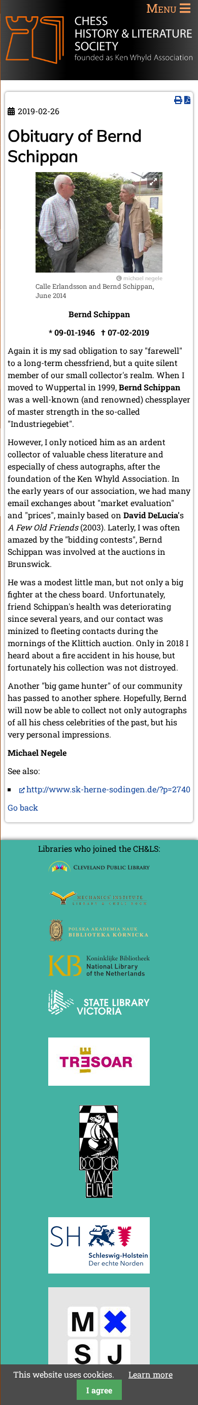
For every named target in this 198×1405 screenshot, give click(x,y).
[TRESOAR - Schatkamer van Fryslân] (99, 1082)
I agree (99, 1390)
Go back (23, 807)
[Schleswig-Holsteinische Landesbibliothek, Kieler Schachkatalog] (99, 1270)
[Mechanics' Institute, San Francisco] (99, 902)
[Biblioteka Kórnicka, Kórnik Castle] (99, 938)
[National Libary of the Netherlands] (99, 972)
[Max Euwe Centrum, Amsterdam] (99, 1200)
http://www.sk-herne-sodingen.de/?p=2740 (108, 789)
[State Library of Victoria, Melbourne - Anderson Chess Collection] (99, 1020)
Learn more (150, 1374)
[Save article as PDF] (187, 99)
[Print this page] (178, 99)
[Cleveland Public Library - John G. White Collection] (99, 873)
